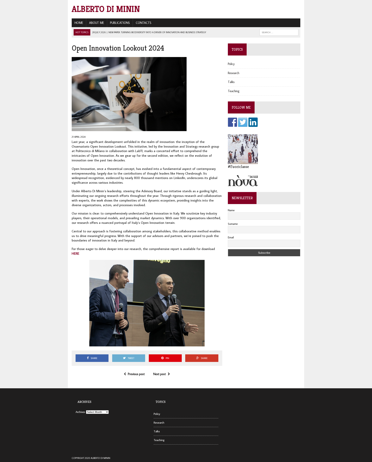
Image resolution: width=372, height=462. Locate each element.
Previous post (136, 374)
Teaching (233, 91)
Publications (120, 23)
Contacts (143, 23)
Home (79, 23)
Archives (80, 412)
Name (231, 210)
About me (96, 23)
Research (233, 73)
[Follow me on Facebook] (232, 122)
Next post (159, 374)
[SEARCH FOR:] (279, 32)
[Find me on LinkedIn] (253, 122)
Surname (233, 224)
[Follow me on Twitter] (242, 122)
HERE (75, 253)
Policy (231, 64)
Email (231, 237)
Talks (231, 82)
